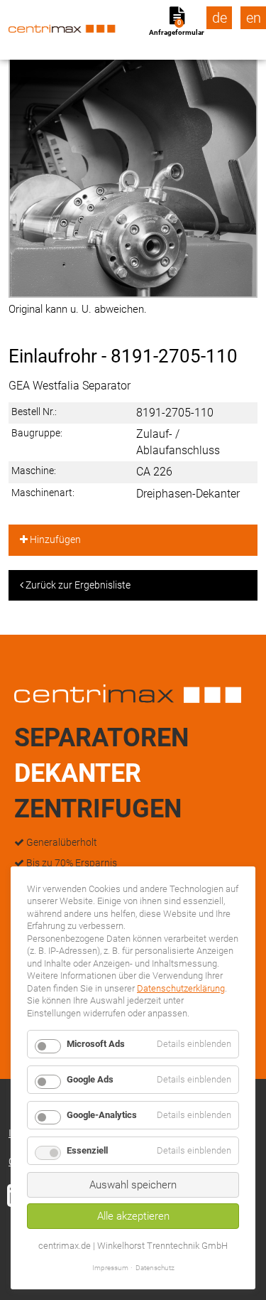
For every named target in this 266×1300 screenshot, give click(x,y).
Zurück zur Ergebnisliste (77, 585)
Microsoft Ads (96, 1043)
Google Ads (90, 1079)
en (253, 17)
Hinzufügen (54, 539)
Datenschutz (154, 1268)
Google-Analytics (102, 1115)
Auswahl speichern (133, 1184)
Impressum (110, 1268)
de (219, 17)
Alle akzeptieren (133, 1216)
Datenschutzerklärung (181, 988)
